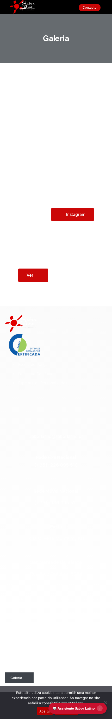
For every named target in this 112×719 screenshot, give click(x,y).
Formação (18, 609)
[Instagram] (36, 401)
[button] (56, 7)
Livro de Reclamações (79, 612)
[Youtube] (62, 401)
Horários (17, 667)
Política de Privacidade (79, 599)
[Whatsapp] (75, 401)
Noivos (15, 630)
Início (14, 589)
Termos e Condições (78, 589)
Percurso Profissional (19, 654)
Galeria (16, 678)
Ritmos (15, 620)
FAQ (64, 623)
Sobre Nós (18, 599)
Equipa (15, 641)
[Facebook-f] (49, 401)
